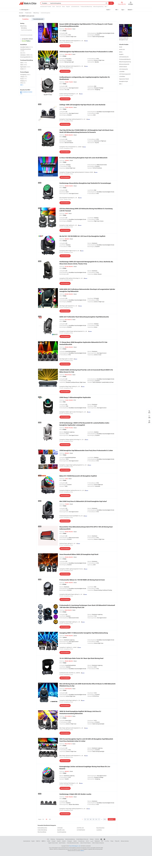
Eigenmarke (25, 67)
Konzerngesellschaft (26, 57)
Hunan (23, 78)
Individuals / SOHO (26, 55)
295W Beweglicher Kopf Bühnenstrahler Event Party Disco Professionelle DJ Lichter (86, 51)
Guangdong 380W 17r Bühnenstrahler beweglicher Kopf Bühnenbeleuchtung (83, 633)
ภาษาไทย (107, 841)
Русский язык (81, 841)
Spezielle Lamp (61, 830)
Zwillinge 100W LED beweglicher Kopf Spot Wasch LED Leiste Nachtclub (82, 105)
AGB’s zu (82, 850)
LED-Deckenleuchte (75, 6)
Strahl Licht (58, 6)
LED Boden (60, 828)
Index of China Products (85, 842)
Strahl (53, 6)
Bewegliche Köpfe (123, 81)
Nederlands (97, 841)
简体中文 (38, 841)
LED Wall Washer (81, 830)
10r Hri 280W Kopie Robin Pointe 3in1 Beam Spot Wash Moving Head (81, 658)
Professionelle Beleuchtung (86, 6)
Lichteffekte (122, 76)
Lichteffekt (121, 71)
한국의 (87, 841)
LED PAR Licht (80, 828)
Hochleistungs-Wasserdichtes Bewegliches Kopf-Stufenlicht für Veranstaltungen (85, 183)
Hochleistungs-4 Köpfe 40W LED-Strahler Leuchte (75, 794)
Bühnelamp (24, 28)
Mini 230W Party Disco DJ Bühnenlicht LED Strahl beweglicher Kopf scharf (83, 501)
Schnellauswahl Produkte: (45, 6)
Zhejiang (23, 80)
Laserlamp (99, 830)
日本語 (48, 841)
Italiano (75, 841)
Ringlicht (68, 6)
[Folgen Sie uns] (104, 839)
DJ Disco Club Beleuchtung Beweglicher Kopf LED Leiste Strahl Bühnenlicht (83, 158)
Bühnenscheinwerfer (124, 64)
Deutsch (64, 841)
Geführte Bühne (123, 66)
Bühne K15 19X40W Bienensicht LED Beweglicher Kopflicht (78, 476)
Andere (23, 69)
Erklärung (53, 839)
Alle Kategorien (24, 9)
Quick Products (62, 842)
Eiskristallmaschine (42, 828)
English (33, 841)
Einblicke (97, 839)
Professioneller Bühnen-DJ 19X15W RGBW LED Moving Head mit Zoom (82, 580)
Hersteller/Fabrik (26, 47)
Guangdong (25, 74)
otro (22, 53)
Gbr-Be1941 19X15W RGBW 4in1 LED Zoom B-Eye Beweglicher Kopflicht (82, 236)
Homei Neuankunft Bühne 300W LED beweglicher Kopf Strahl (78, 554)
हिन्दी (102, 841)
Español (59, 841)
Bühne (63, 6)
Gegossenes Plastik (124, 79)
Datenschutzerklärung (70, 839)
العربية (91, 841)
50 (50, 819)
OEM (23, 62)
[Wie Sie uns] (101, 839)
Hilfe (116, 9)
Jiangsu (23, 76)
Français (53, 841)
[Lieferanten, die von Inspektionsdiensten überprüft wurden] (27, 38)
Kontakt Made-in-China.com (82, 839)
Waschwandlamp (42, 832)
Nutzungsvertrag (60, 839)
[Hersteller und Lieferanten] (27, 3)
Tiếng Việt (117, 841)
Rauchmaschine (100, 828)
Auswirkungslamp (61, 832)
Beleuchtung (23, 26)
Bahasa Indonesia (125, 841)
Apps (122, 9)
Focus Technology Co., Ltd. (75, 845)
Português (69, 841)
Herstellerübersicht (38, 19)
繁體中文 (44, 841)
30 (46, 819)
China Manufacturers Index (73, 842)
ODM (23, 64)
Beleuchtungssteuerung (98, 6)
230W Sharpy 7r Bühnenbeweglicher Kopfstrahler (75, 397)
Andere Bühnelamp (42, 830)
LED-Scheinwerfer (123, 69)
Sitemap (91, 839)
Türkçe (111, 841)
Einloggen (130, 4)
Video (39, 23)
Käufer (108, 9)
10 (43, 819)
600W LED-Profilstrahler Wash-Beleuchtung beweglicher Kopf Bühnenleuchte (84, 317)
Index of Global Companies (98, 842)
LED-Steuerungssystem (125, 74)
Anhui (22, 83)
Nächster (111, 819)
